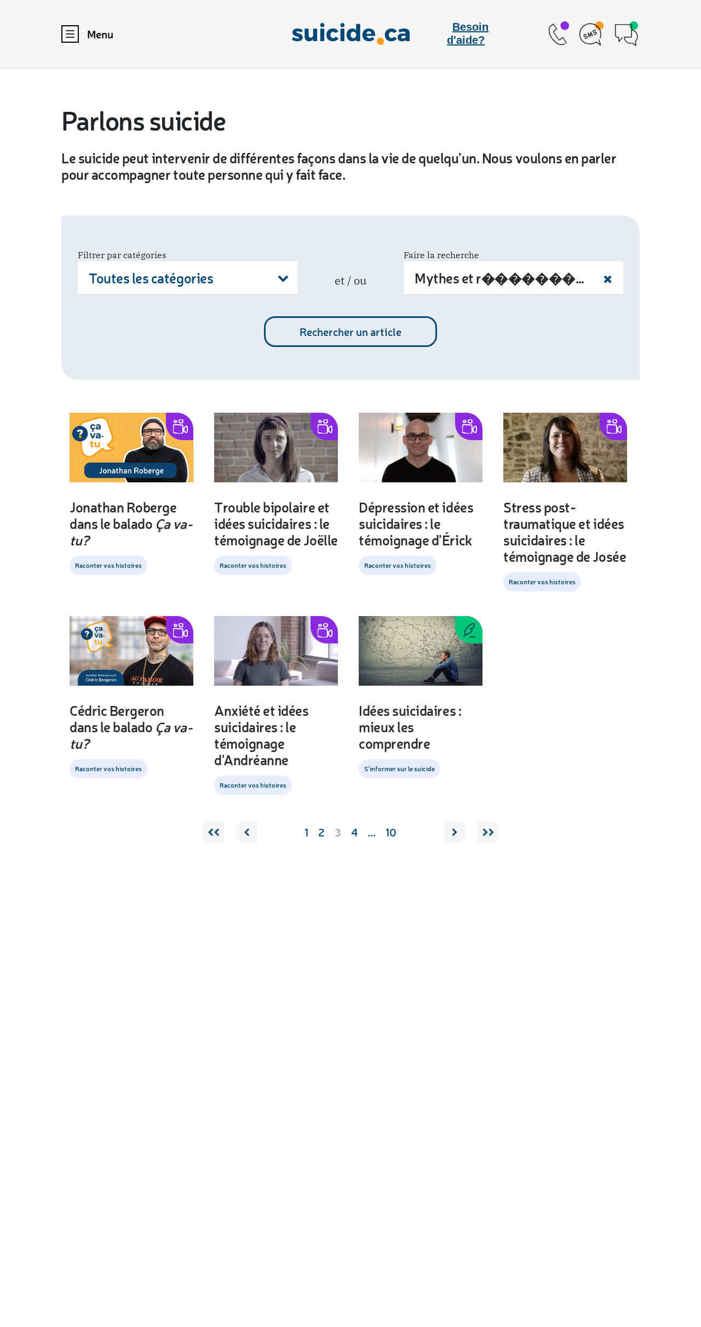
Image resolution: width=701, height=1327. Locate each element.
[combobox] (187, 278)
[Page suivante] (455, 832)
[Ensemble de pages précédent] (213, 832)
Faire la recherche (441, 254)
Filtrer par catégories (122, 254)
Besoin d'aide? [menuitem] (468, 33)
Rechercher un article (350, 331)
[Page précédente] (246, 832)
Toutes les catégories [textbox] (151, 278)
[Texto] (591, 34)
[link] (557, 34)
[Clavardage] (626, 34)
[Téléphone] (557, 34)
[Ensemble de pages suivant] (488, 832)
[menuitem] (157, 34)
